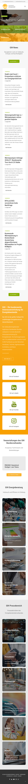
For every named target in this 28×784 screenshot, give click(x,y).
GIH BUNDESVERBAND (10, 774)
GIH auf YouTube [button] (14, 410)
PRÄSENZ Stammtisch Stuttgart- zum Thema (12, 466)
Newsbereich (7, 71)
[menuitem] (8, 2)
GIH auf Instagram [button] (14, 426)
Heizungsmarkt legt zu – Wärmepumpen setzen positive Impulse (14, 117)
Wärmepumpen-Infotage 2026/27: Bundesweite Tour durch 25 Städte (14, 160)
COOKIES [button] (15, 776)
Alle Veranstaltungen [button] (13, 474)
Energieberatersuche (9, 1)
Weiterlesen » (9, 104)
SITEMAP (20, 776)
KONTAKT (17, 774)
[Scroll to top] (25, 781)
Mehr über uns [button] (7, 358)
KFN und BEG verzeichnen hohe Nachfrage (11, 203)
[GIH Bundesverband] (8, 6)
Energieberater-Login (20, 1)
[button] (25, 6)
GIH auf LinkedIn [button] (14, 393)
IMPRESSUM (22, 774)
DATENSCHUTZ (10, 776)
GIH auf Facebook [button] (14, 376)
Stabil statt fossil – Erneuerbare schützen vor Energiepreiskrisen (13, 76)
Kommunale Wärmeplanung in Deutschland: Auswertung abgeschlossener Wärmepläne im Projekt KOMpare (13, 240)
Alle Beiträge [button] (13, 61)
